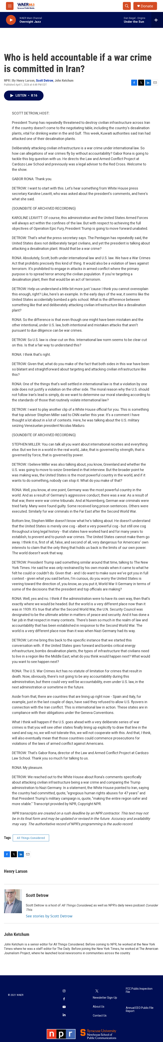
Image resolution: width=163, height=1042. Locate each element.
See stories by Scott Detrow (49, 916)
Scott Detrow (44, 80)
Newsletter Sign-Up (105, 997)
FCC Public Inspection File (139, 990)
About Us (98, 1006)
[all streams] (157, 20)
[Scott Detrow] (13, 901)
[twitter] (97, 991)
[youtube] (64, 1007)
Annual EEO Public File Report (139, 1009)
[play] (11, 20)
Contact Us (100, 1015)
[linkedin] (64, 1015)
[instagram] (64, 991)
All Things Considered (31, 838)
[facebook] (64, 999)
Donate (147, 6)
